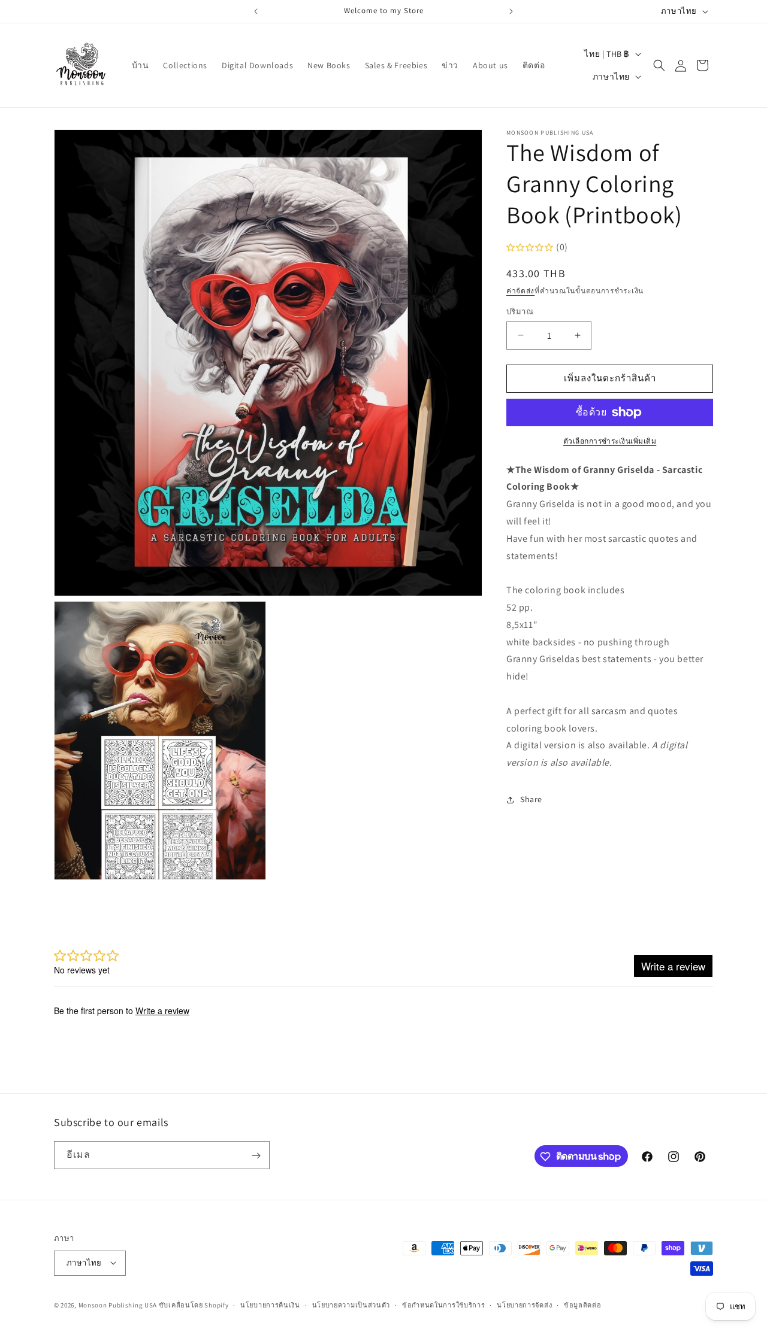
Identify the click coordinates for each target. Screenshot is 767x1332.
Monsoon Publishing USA (117, 1304)
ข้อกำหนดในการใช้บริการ (443, 1304)
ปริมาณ (519, 312)
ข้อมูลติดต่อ (583, 1304)
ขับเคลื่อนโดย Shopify (194, 1304)
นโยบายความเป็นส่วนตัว (351, 1304)
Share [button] (531, 799)
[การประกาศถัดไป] (511, 11)
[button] (659, 65)
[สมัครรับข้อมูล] (256, 1156)
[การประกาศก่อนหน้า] (256, 11)
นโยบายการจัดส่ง (524, 1304)
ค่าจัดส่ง (520, 290)
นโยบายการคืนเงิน (270, 1304)
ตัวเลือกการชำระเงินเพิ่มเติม (610, 440)
